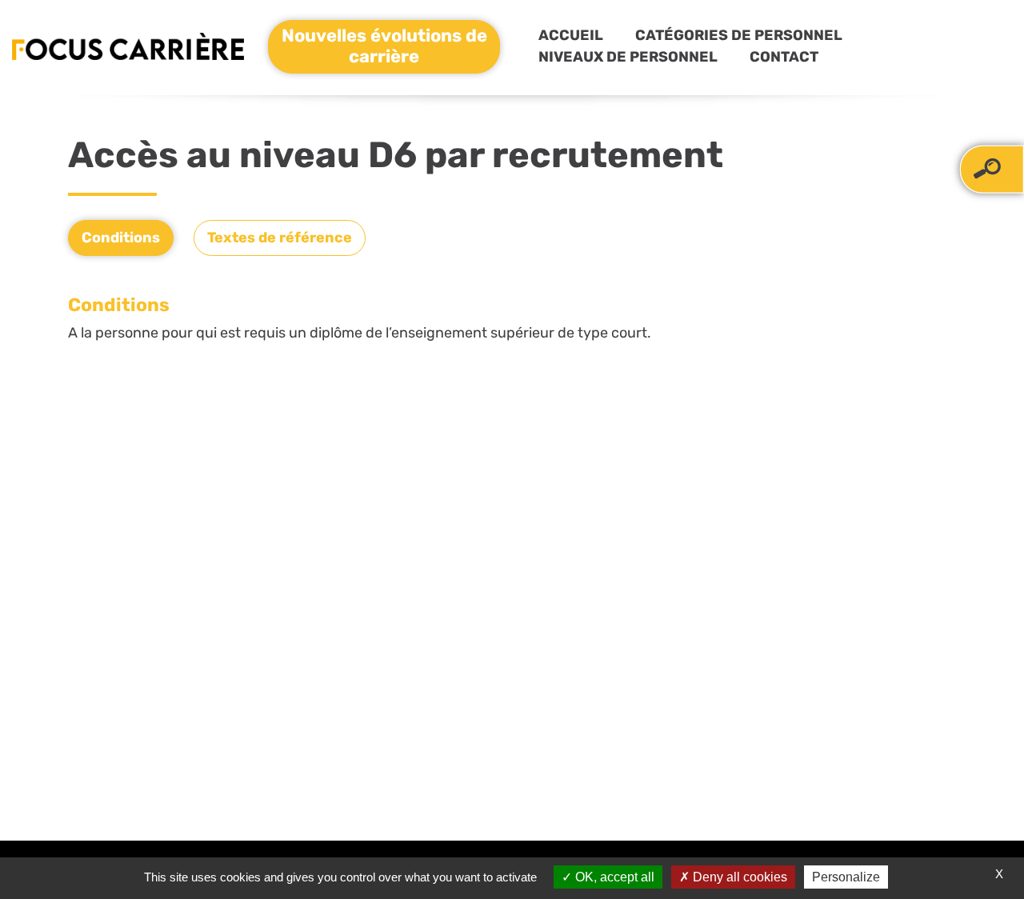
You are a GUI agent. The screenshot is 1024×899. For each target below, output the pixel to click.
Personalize (846, 877)
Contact (784, 57)
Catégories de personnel (738, 35)
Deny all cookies (738, 877)
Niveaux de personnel (628, 57)
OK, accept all (613, 877)
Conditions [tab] (121, 237)
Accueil (570, 35)
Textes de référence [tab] (279, 237)
